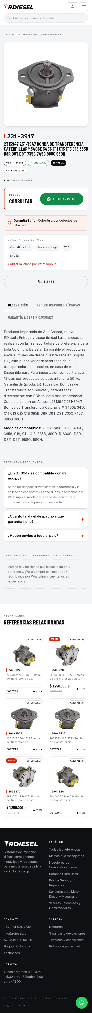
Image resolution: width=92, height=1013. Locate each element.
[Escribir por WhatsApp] (82, 1003)
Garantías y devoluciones (67, 933)
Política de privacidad (64, 946)
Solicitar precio (64, 199)
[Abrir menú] (83, 6)
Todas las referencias (64, 849)
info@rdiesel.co (15, 933)
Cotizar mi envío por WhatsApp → (32, 264)
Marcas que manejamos (66, 856)
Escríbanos (12, 953)
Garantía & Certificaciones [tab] (30, 317)
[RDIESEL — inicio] (19, 7)
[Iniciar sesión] (72, 6)
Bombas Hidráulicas (63, 874)
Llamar (49, 282)
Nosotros (56, 927)
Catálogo (10, 34)
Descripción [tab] (18, 305)
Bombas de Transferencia (41, 34)
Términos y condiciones (66, 940)
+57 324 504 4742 (17, 927)
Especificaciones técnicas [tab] (58, 305)
